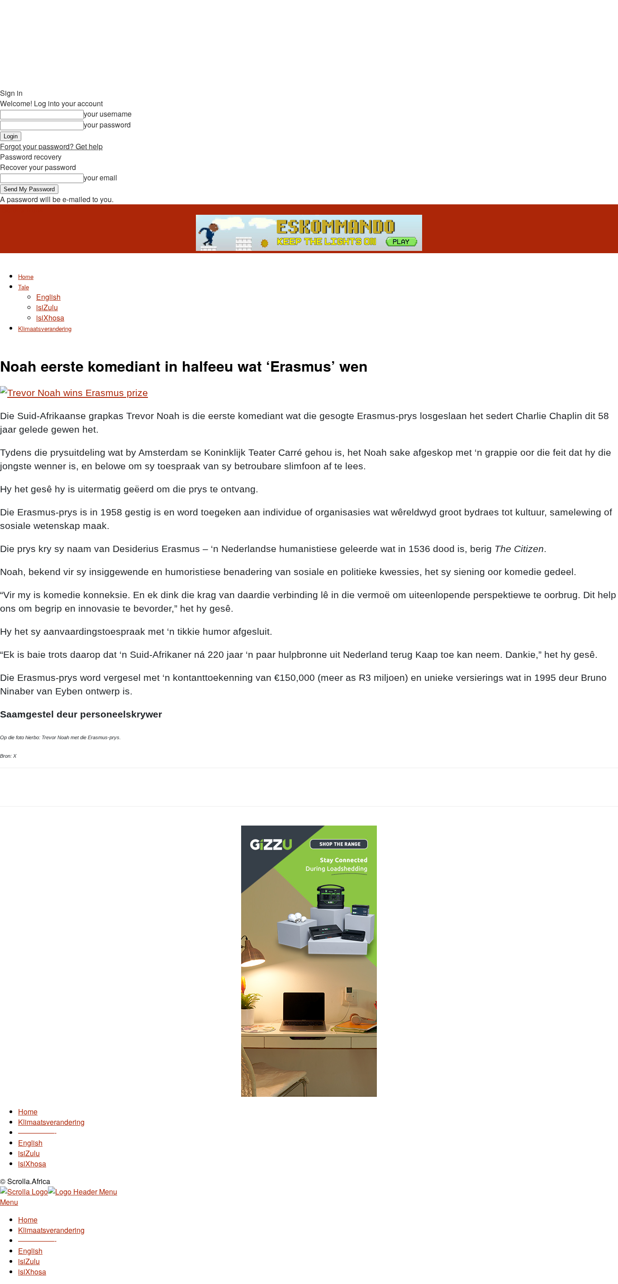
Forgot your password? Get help (51, 146)
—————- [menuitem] (37, 1240)
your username (108, 114)
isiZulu (47, 307)
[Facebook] (81, 787)
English (48, 297)
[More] (179, 787)
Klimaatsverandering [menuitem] (51, 1230)
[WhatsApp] (147, 787)
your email (100, 177)
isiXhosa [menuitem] (32, 1271)
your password (107, 124)
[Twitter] (114, 787)
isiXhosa (50, 317)
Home (25, 276)
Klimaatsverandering (44, 328)
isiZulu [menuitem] (29, 1261)
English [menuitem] (30, 1251)
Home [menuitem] (28, 1219)
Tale (23, 287)
